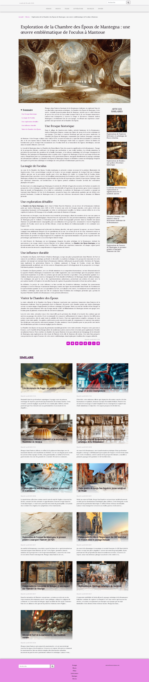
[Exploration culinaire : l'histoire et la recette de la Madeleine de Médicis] (46, 429)
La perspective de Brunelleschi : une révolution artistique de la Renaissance (99, 440)
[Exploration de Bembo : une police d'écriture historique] (117, 150)
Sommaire (28, 110)
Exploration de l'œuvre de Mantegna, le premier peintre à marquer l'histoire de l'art (116, 248)
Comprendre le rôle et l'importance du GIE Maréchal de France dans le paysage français (102, 538)
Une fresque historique (29, 114)
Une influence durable (29, 125)
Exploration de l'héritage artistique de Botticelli (99, 586)
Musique (90, 8)
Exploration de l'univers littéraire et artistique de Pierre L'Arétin (117, 136)
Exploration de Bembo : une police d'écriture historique (116, 163)
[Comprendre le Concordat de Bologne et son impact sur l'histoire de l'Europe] (46, 576)
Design (48, 8)
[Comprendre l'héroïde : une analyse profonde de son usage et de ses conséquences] (102, 378)
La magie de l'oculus (28, 118)
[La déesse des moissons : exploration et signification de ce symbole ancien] (117, 177)
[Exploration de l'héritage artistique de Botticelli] (102, 576)
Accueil (21, 17)
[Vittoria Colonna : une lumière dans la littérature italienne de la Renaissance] (117, 206)
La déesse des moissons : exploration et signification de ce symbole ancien (116, 191)
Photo (58, 8)
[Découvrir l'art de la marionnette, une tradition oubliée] (46, 625)
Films (67, 8)
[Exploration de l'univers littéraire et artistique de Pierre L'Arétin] (117, 123)
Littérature (78, 8)
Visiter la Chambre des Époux (31, 129)
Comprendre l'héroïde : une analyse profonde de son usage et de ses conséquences (102, 389)
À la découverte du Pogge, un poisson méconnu (43, 388)
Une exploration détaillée (30, 121)
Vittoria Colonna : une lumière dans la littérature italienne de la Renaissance (116, 219)
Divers (100, 8)
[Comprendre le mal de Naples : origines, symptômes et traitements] (46, 478)
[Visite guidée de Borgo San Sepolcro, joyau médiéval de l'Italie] (102, 478)
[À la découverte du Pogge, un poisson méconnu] (46, 378)
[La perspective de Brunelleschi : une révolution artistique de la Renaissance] (102, 429)
